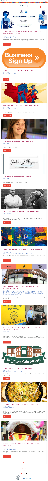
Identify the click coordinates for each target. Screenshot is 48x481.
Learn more (7, 150)
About (24, 470)
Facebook (21, 473)
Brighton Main (7, 115)
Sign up (6, 79)
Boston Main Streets (4, 1)
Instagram (24, 473)
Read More (6, 416)
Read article (7, 222)
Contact (24, 468)
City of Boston (18, 477)
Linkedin (26, 473)
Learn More (7, 185)
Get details (6, 44)
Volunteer (6, 378)
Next (25, 462)
